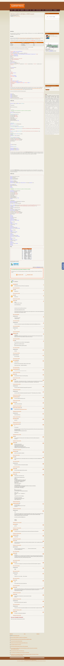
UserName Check (57, 118)
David (14, 340)
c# (53, 97)
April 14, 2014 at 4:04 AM (16, 565)
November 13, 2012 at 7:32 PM (17, 440)
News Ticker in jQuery (52, 116)
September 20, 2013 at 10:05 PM (17, 522)
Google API (57, 99)
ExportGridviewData (48, 103)
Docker (48, 126)
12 (43, 360)
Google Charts (56, 126)
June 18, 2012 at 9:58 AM (16, 326)
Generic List (50, 111)
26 (43, 452)
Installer (58, 115)
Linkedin (47, 116)
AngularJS (50, 99)
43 (43, 587)
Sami (14, 289)
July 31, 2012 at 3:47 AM (16, 367)
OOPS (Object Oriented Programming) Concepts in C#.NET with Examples (19, 646)
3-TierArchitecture (53, 120)
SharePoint (55, 102)
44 (43, 595)
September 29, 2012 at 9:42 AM (17, 411)
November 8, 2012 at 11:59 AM (17, 434)
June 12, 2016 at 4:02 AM (16, 604)
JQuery (50, 95)
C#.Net (53, 95)
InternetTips (50, 105)
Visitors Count (46, 119)
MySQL (49, 116)
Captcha (53, 115)
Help (13, 436)
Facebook (57, 110)
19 (43, 402)
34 (43, 530)
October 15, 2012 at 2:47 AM (16, 416)
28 (43, 463)
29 (43, 469)
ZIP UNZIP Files (49, 113)
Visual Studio (57, 105)
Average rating (50, 115)
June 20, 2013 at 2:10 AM (16, 466)
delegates (48, 132)
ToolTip (55, 105)
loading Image (55, 109)
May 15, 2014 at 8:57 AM (16, 578)
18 (43, 397)
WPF (55, 131)
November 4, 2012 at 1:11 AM (17, 422)
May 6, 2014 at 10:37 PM (16, 571)
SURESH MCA (15, 535)
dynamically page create (52, 132)
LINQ (45, 116)
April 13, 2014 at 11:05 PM (16, 560)
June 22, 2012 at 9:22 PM (16, 331)
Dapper (58, 125)
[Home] (42, 0)
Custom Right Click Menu (54, 125)
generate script (56, 132)
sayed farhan (15, 451)
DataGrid (46, 126)
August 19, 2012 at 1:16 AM (16, 377)
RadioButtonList (47, 109)
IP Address (51, 127)
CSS (55, 100)
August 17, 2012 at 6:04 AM (16, 372)
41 (43, 573)
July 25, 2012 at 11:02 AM (16, 358)
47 (43, 612)
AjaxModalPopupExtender (54, 104)
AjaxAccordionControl (52, 122)
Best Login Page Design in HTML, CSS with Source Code (17, 650)
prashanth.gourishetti (16, 503)
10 (43, 350)
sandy (14, 456)
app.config (52, 119)
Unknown (14, 300)
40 (43, 568)
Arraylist (46, 124)
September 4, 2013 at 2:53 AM (17, 508)
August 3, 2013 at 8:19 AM (16, 501)
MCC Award (58, 127)
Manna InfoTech (15, 418)
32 (43, 511)
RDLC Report (57, 108)
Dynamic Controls (53, 110)
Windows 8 (49, 119)
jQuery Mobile (49, 133)
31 (43, 503)
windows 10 (50, 120)
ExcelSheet (48, 102)
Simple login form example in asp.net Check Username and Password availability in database (21, 639)
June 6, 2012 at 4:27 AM (16, 320)
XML (52, 103)
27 (43, 457)
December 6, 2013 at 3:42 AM (17, 538)
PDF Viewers (56, 116)
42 (43, 580)
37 (43, 547)
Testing (54, 130)
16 (43, 386)
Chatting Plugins (57, 124)
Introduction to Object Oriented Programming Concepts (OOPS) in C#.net (19, 642)
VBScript (50, 131)
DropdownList (47, 99)
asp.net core (54, 119)
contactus (46, 132)
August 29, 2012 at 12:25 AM (16, 389)
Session (56, 129)
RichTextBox (51, 129)
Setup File (58, 129)
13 (43, 369)
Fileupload (55, 98)
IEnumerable (56, 111)
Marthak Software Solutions (23, 409)
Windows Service (51, 109)
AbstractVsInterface (57, 120)
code (58, 131)
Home (24, 633)
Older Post (38, 633)
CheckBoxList (49, 110)
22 (43, 419)
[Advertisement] (42, 6)
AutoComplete (47, 100)
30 (43, 474)
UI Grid (46, 113)
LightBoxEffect (53, 108)
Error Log (52, 126)
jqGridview (57, 133)
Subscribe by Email (30, 274)
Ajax (57, 98)
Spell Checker (46, 130)
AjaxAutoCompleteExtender (56, 114)
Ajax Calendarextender (55, 121)
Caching (54, 124)
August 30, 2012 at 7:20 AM (16, 400)
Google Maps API (47, 105)
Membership (46, 101)
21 (43, 413)
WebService (56, 103)
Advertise (50, 121)
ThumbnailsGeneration (53, 118)
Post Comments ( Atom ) (16, 635)
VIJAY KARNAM (15, 360)
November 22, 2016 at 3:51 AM (17, 615)
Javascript (53, 96)
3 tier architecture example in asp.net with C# (16, 644)
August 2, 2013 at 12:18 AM (16, 472)
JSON (52, 99)
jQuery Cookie (52, 113)
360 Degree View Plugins (48, 114)
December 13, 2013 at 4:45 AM (17, 545)
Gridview (46, 97)
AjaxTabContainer (47, 115)
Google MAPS (51, 100)
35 (43, 535)
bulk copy (57, 131)
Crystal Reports (57, 101)
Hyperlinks (49, 127)
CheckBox (53, 101)
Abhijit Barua (15, 333)
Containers (50, 125)
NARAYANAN (15, 529)
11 (43, 355)
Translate (51, 49)
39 (43, 562)
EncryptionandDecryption (48, 108)
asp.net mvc (50, 97)
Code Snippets (48, 96)
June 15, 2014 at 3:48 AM (16, 585)
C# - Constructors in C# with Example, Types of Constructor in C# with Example (20, 652)
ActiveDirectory (47, 121)
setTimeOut (58, 113)
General (55, 95)
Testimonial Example (51, 130)
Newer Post (11, 633)
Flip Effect (55, 115)
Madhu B (14, 374)
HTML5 (57, 115)
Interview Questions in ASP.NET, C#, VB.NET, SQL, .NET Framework (19, 637)
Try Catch (48, 131)
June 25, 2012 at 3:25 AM (16, 338)
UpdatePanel (49, 104)
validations (54, 99)
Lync (56, 127)
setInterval (55, 113)
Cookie (55, 107)
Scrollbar (54, 129)
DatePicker (57, 100)
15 (43, 380)
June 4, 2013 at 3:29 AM (16, 461)
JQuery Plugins (56, 97)
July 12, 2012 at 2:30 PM (16, 347)
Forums (54, 126)
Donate (50, 126)
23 (43, 424)
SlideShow (53, 105)
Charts (47, 110)
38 (43, 553)
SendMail (54, 103)
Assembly (48, 124)
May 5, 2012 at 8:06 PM (16, 314)
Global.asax (53, 111)
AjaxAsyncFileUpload (49, 107)
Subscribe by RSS (20, 274)
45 (43, 601)
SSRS (58, 111)
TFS (48, 130)
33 (43, 524)
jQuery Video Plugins (53, 133)
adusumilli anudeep (15, 396)
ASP (53, 114)
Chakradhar (14, 284)
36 (43, 541)
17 (43, 392)
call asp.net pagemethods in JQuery (18, 89)
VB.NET (58, 95)
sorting (48, 120)
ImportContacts (54, 127)
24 (43, 436)
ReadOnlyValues (48, 129)
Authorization (51, 124)
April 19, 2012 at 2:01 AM (16, 287)
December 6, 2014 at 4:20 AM (17, 592)
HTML (46, 102)
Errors (46, 98)
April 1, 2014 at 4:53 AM (16, 551)
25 (43, 443)
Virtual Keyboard (53, 131)
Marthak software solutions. (17, 407)
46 (43, 606)
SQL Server (57, 96)
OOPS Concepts (52, 102)
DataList (58, 107)
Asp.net (46, 95)
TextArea (56, 130)
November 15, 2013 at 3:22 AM (17, 533)
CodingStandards (47, 125)
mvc (58, 98)
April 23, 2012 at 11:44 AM (16, 293)
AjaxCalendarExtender (57, 122)
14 (43, 374)
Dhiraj (14, 379)
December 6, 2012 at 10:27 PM (17, 449)
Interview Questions (50, 98)
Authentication (50, 101)
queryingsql (14, 524)
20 (43, 408)
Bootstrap (58, 104)
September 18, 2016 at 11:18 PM (17, 609)
